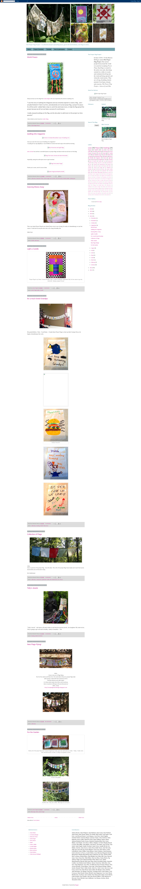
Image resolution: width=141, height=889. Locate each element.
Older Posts (81, 817)
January (93, 264)
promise (104, 193)
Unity (110, 180)
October (93, 223)
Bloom (111, 156)
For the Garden (33, 732)
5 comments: (47, 809)
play (94, 170)
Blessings (33, 811)
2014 (91, 213)
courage (90, 156)
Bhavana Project (108, 172)
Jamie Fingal (46, 178)
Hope (89, 150)
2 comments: (48, 123)
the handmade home (97, 194)
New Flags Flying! (34, 644)
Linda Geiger (47, 98)
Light (109, 158)
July (92, 250)
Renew (104, 166)
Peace (38, 125)
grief (95, 169)
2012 (91, 267)
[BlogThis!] (55, 123)
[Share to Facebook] (58, 123)
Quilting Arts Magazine (106, 178)
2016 (91, 209)
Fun (90, 175)
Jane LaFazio (30, 151)
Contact (69, 49)
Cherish (95, 164)
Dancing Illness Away (35, 187)
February (93, 262)
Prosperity (98, 178)
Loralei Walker (33, 846)
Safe (89, 180)
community (108, 185)
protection (104, 170)
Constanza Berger (34, 834)
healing (38, 525)
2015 (91, 211)
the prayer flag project (98, 172)
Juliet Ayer (37, 240)
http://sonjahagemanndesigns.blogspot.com (56, 687)
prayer (98, 170)
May (92, 255)
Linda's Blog (45, 119)
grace (95, 153)
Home (29, 49)
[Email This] (54, 123)
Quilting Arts (72, 178)
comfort (89, 162)
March (92, 260)
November (93, 220)
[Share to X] (57, 123)
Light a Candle (33, 249)
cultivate (104, 186)
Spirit (104, 154)
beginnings (92, 183)
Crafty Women (103, 174)
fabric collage (98, 188)
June (92, 252)
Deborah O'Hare (39, 178)
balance (109, 154)
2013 (91, 216)
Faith (89, 151)
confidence (90, 186)
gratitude (44, 579)
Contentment (102, 164)
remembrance (109, 162)
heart (93, 154)
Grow (95, 166)
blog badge (106, 183)
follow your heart (109, 188)
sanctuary (90, 194)
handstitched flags (98, 156)
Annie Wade (33, 832)
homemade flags (97, 191)
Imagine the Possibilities (106, 175)
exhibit (93, 188)
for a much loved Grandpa (37, 299)
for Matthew (108, 167)
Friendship (105, 151)
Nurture (89, 177)
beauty (109, 161)
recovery (110, 159)
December (93, 218)
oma (99, 153)
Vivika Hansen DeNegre (35, 854)
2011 (91, 270)
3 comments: (48, 523)
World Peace (32, 57)
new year (94, 193)
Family (93, 151)
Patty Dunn (45, 525)
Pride (110, 177)
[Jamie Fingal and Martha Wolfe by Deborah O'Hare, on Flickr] (56, 171)
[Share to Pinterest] (60, 123)
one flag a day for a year (98, 162)
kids (99, 169)
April (92, 257)
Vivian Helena (33, 852)
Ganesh (97, 175)
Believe (106, 156)
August (93, 248)
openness (99, 193)
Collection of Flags (34, 534)
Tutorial (89, 167)
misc (108, 150)
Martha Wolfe (66, 178)
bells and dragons (99, 183)
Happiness (98, 158)
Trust (105, 161)
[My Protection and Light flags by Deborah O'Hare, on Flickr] (55, 147)
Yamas (95, 167)
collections (33, 178)
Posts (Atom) (36, 820)
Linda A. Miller (33, 844)
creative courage (97, 186)
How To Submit (93, 161)
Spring (94, 159)
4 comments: (49, 176)
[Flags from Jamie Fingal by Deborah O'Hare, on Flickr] (56, 163)
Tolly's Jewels (32, 588)
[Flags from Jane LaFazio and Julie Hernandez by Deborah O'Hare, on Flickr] (56, 155)
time (104, 194)
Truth (105, 159)
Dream (104, 153)
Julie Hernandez (59, 178)
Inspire (99, 166)
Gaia (93, 175)
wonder (107, 194)
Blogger (77, 885)
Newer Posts (30, 817)
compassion (39, 579)
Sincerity (93, 180)
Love (59, 579)
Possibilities (104, 177)
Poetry (89, 159)
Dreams (109, 164)
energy (100, 167)
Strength (100, 159)
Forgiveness (110, 174)
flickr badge (99, 201)
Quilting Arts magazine (36, 134)
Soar (106, 180)
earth (89, 188)
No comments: (48, 721)
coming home (101, 185)
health (32, 240)
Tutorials (48, 49)
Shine (109, 166)
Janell (31, 842)
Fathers (89, 166)
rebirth (109, 193)
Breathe (92, 158)
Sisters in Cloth (100, 180)
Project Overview (38, 49)
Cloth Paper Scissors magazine (93, 174)
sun (90, 164)
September (94, 225)
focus (104, 188)
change (94, 185)
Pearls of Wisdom (96, 177)
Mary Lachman (33, 850)
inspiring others (105, 191)
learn (103, 169)
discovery (109, 186)
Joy (103, 150)
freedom (90, 169)
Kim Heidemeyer (53, 579)
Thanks (100, 161)
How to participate (59, 49)
